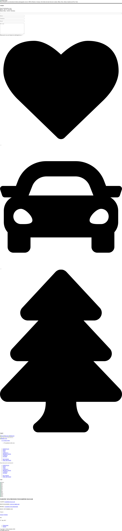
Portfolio (6, 514)
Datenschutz (5, 525)
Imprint (4, 526)
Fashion (2, 514)
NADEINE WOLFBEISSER (11, 506)
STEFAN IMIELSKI (14, 504)
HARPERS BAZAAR (10, 501)
